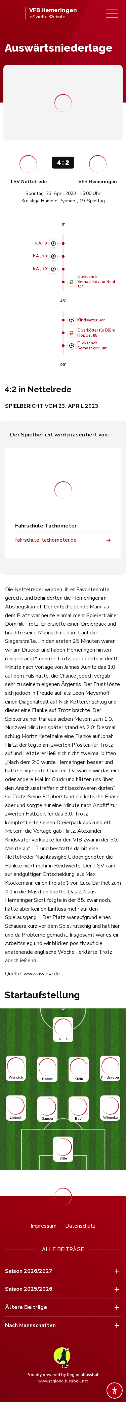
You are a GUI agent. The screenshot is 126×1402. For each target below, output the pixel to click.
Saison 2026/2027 (28, 1271)
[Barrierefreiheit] (114, 1390)
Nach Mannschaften (30, 1325)
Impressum (43, 1226)
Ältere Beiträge (26, 1307)
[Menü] (112, 13)
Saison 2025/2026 (28, 1289)
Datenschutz (80, 1226)
